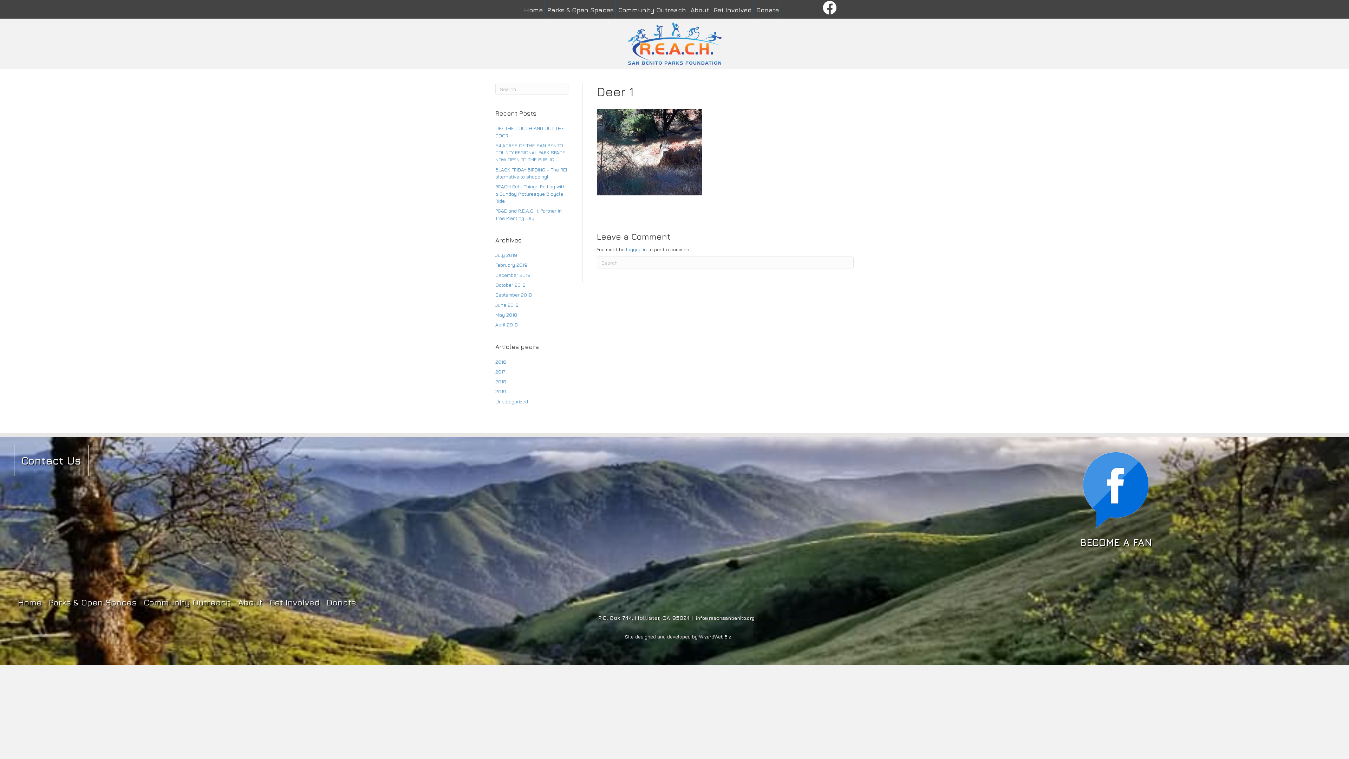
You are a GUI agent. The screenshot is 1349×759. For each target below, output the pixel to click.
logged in (636, 249)
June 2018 (507, 305)
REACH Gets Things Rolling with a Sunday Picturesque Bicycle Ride (530, 193)
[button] (830, 8)
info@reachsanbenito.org (725, 618)
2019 (500, 391)
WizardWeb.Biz (715, 637)
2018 (500, 381)
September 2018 (513, 295)
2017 (500, 372)
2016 (500, 362)
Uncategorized (511, 401)
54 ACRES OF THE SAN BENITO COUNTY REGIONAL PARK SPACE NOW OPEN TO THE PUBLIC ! (530, 152)
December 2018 (512, 275)
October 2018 (510, 285)
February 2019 (511, 265)
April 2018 (506, 324)
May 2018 (506, 315)
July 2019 (506, 255)
